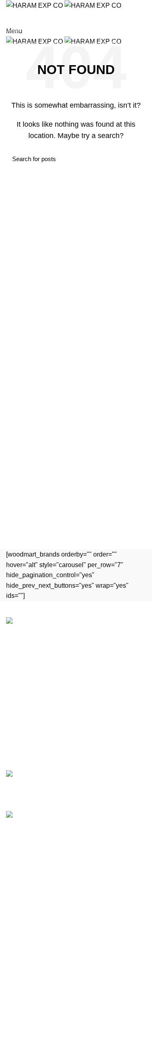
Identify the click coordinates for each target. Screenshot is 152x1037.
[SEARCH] (141, 29)
